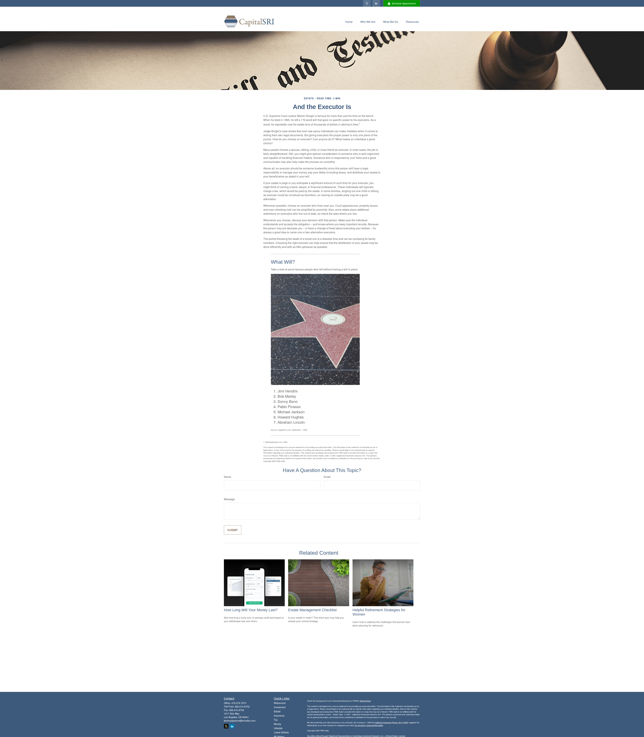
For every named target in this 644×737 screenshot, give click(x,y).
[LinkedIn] (376, 3)
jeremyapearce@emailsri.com (240, 720)
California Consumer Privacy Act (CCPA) (391, 722)
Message (229, 499)
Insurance (279, 715)
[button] (349, 21)
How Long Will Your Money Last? (251, 610)
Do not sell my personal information (369, 725)
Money (277, 724)
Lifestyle (278, 728)
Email (327, 477)
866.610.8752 (242, 706)
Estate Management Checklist (312, 610)
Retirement (280, 703)
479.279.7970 (238, 703)
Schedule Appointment (404, 3)
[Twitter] (367, 3)
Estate (277, 711)
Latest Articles (281, 732)
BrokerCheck (365, 700)
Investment (280, 707)
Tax (276, 719)
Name (227, 477)
